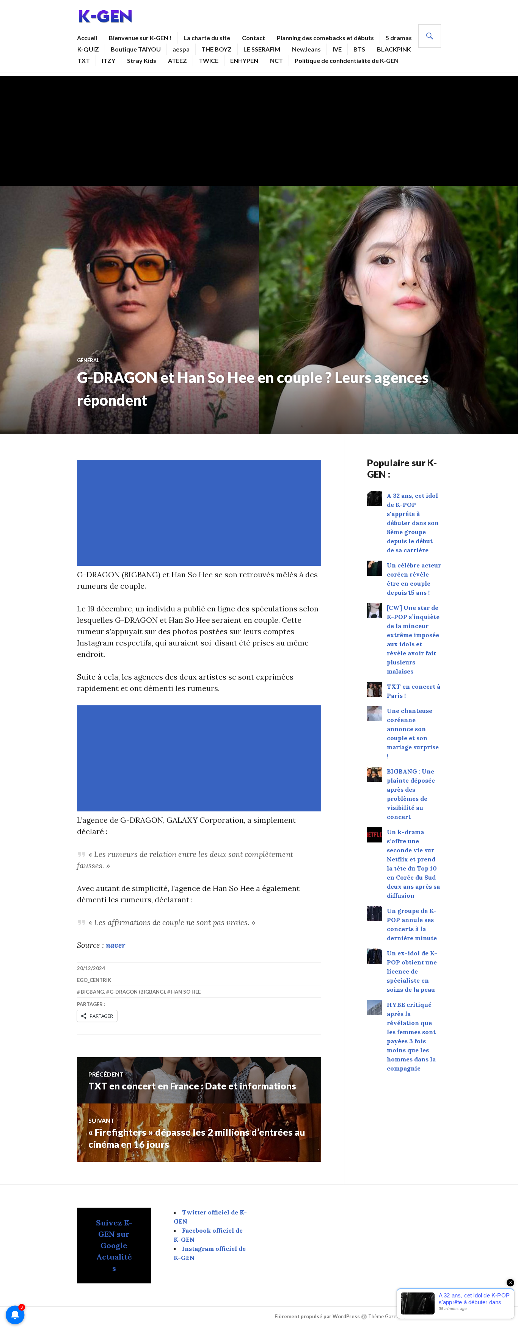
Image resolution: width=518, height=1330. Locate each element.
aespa (181, 49)
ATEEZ (177, 60)
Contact (253, 37)
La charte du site (207, 37)
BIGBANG (92, 992)
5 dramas (399, 37)
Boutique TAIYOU (136, 49)
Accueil (87, 37)
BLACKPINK (394, 49)
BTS (359, 49)
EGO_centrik (94, 980)
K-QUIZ (88, 49)
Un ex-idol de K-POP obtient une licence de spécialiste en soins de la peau (412, 971)
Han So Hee (186, 992)
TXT (83, 60)
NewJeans (306, 49)
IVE (337, 49)
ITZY (108, 60)
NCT (276, 60)
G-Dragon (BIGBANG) (137, 992)
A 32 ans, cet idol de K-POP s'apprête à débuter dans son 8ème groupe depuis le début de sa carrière (413, 523)
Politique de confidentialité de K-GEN (347, 60)
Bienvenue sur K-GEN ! (140, 37)
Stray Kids (141, 60)
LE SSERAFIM (261, 49)
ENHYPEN (244, 60)
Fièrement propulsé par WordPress (317, 1316)
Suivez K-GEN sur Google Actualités (114, 1245)
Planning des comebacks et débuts (325, 37)
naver (115, 945)
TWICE (208, 60)
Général (88, 360)
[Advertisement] (259, 129)
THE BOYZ (216, 49)
